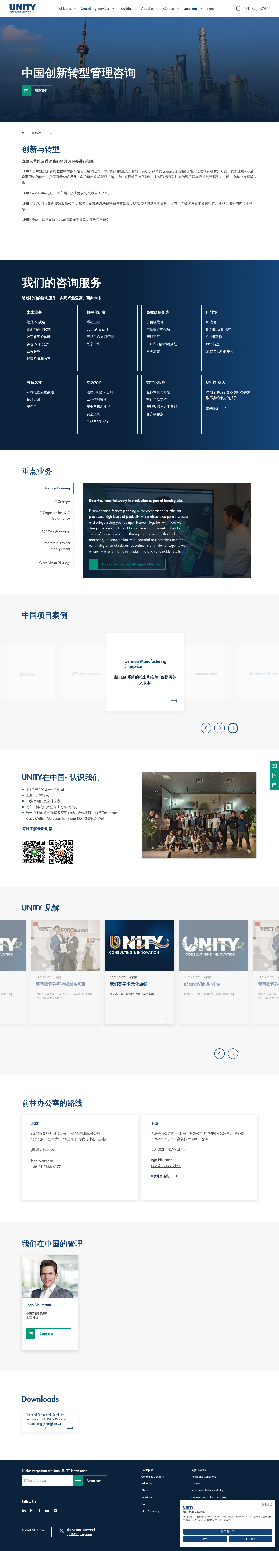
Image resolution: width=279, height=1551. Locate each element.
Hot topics (64, 8)
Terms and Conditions (203, 1476)
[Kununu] (55, 1510)
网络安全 (94, 383)
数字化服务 (155, 383)
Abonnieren (94, 1480)
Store (210, 8)
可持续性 (34, 383)
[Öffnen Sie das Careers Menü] (178, 8)
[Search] (254, 8)
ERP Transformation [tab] (56, 532)
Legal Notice (198, 1470)
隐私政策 (267, 1504)
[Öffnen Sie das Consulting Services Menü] (113, 8)
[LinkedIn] (24, 1510)
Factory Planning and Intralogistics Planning (131, 564)
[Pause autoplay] (233, 728)
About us (147, 8)
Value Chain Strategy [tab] (54, 562)
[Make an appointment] (238, 8)
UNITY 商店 (215, 383)
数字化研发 (96, 312)
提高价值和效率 (39, 358)
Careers (169, 8)
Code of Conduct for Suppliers (208, 1497)
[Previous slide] (206, 728)
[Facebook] (40, 1510)
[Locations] (274, 775)
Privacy (195, 1483)
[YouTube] (47, 1511)
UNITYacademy (150, 1511)
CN (263, 8)
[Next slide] (219, 728)
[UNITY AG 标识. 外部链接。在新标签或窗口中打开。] (188, 1508)
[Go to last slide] (219, 1053)
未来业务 (34, 312)
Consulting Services (95, 8)
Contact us (47, 1333)
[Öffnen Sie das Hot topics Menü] (75, 8)
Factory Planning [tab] (57, 488)
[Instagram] (32, 1510)
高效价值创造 (157, 312)
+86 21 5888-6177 (46, 1167)
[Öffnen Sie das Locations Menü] (201, 8)
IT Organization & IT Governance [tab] (54, 515)
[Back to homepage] (23, 132)
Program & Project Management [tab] (56, 546)
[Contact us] (246, 8)
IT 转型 (212, 312)
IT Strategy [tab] (62, 502)
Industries (125, 8)
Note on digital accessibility (207, 1490)
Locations (190, 8)
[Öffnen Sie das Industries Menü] (135, 8)
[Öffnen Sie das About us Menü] (157, 8)
